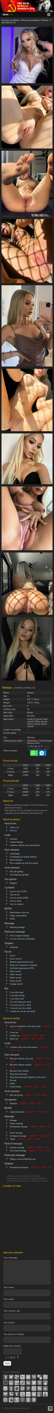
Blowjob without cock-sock (21, 1058)
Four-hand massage (18, 1150)
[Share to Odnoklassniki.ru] (28, 1400)
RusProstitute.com (22, 1408)
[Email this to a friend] (28, 1394)
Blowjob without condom (20, 1065)
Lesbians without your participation (25, 845)
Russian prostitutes (11, 20)
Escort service (16, 959)
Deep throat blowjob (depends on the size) (28, 1077)
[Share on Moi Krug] (5, 1388)
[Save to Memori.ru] (34, 1382)
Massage (13, 1120)
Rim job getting (16, 871)
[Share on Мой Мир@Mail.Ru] (22, 1400)
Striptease (14, 947)
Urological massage (18, 1136)
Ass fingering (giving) (19, 875)
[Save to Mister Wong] (39, 1382)
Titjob (12, 1139)
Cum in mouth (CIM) (19, 898)
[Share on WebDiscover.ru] (22, 1394)
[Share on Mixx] (45, 1382)
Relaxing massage (17, 927)
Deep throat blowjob (18, 1074)
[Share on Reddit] (34, 1388)
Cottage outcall (16, 984)
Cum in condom (16, 904)
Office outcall (15, 974)
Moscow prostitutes (30, 20)
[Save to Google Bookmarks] (39, 1394)
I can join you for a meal (20, 1005)
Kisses (12, 1083)
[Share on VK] (34, 1400)
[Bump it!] (45, 1394)
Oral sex (13, 830)
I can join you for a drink (20, 1008)
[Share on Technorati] (11, 1394)
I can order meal (17, 999)
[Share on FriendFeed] (11, 1382)
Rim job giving (16, 1095)
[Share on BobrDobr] (11, 1400)
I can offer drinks (17, 995)
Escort (12, 955)
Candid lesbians (16, 842)
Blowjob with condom (19, 1071)
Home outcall (15, 978)
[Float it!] (5, 1400)
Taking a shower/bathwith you (22, 1159)
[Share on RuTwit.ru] (39, 1388)
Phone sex (14, 1039)
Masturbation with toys (19, 912)
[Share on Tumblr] (16, 1394)
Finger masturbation (18, 916)
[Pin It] (22, 1388)
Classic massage (16, 1123)
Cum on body (15, 901)
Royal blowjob (16, 860)
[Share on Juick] (22, 1382)
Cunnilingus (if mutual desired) (23, 857)
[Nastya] (27, 85)
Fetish (12, 919)
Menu (8, 15)
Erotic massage (16, 1133)
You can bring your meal (20, 1002)
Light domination (17, 1112)
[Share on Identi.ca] (16, 1382)
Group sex (14, 1032)
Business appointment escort (22, 962)
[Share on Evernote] (5, 1382)
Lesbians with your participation (23, 1047)
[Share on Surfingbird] (5, 1394)
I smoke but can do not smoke (22, 1011)
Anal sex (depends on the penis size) (25, 1026)
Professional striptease (19, 1167)
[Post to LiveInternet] (16, 1400)
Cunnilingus (15, 854)
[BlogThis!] (28, 1377)
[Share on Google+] (16, 1377)
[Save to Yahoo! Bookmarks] (34, 1377)
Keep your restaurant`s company (23, 965)
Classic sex (14, 827)
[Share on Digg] (45, 1377)
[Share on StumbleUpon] (45, 1388)
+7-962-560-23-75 (35, 746)
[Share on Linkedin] (28, 1382)
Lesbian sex (15, 1035)
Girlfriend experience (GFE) (22, 968)
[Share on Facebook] (5, 1377)
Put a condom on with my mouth (24, 863)
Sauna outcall (15, 981)
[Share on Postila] (28, 1388)
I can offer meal (16, 992)
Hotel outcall (15, 971)
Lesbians (13, 839)
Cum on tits (15, 895)
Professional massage (19, 1126)
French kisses (15, 1087)
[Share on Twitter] (11, 1377)
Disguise (13, 883)
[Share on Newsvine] (11, 1388)
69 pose (13, 1080)
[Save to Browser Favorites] (34, 1394)
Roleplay (13, 1103)
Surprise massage (17, 1147)
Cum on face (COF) (18, 891)
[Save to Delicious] (39, 1377)
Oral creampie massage (19, 935)
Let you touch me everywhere (22, 939)
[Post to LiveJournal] (22, 1377)
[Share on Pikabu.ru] (16, 1388)
